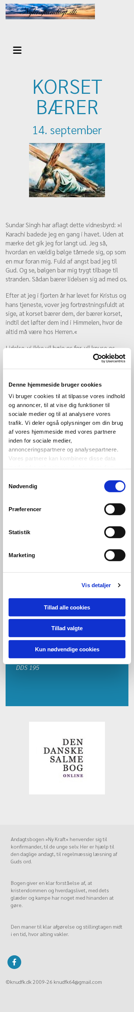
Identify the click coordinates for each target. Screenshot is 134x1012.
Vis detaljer (96, 585)
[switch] (114, 509)
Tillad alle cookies (67, 607)
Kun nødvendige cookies (67, 649)
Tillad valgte (67, 628)
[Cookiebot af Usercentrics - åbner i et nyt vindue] (94, 358)
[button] (18, 49)
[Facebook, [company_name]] (14, 962)
